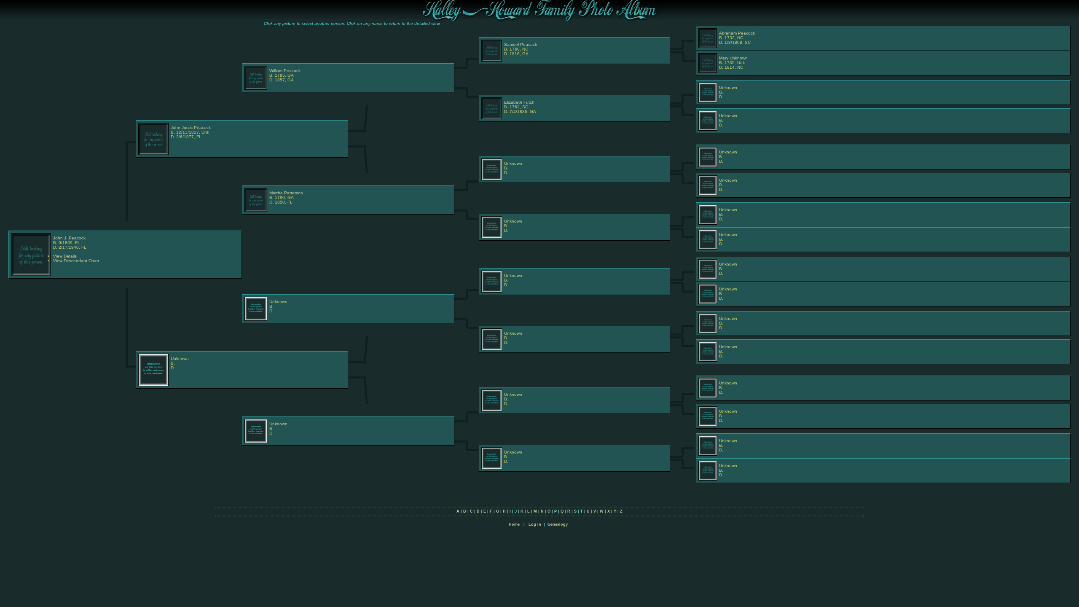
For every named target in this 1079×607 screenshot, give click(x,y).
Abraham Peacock (737, 33)
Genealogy (558, 524)
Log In (535, 524)
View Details (65, 256)
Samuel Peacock (520, 44)
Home (514, 524)
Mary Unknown (733, 58)
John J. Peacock (69, 238)
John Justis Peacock (191, 127)
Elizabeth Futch (519, 102)
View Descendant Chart (76, 260)
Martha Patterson (286, 193)
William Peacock (285, 70)
